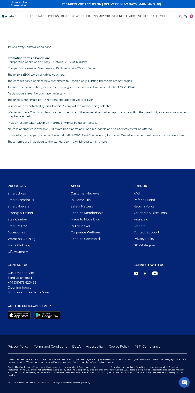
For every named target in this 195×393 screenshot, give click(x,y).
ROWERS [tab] (77, 16)
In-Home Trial (81, 200)
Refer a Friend (144, 200)
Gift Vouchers (18, 252)
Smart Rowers (18, 206)
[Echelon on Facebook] (145, 273)
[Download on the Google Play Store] (47, 315)
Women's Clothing (22, 239)
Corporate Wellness (86, 232)
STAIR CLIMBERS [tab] (47, 16)
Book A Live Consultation (19, 4)
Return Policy (144, 206)
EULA (76, 346)
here (104, 141)
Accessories (16, 232)
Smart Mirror (17, 226)
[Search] (180, 16)
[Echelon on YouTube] (155, 273)
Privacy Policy (143, 239)
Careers (139, 226)
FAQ (136, 193)
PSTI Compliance (147, 346)
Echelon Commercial (86, 239)
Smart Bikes (17, 193)
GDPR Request (145, 245)
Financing (140, 219)
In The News (80, 226)
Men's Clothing (19, 245)
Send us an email (20, 278)
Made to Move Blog (85, 219)
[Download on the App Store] (19, 315)
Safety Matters (82, 206)
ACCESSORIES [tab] (139, 16)
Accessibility (95, 346)
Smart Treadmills (21, 200)
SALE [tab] (154, 16)
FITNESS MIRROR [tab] (98, 16)
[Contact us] (186, 16)
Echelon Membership (87, 213)
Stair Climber (17, 219)
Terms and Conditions (50, 346)
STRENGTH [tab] (119, 16)
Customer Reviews (85, 193)
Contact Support (146, 232)
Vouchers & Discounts (150, 213)
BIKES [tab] (65, 16)
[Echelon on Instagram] (135, 273)
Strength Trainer (20, 213)
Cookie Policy (119, 346)
